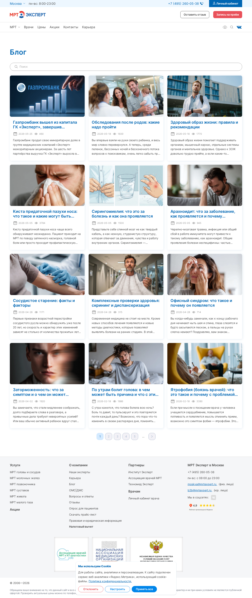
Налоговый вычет (81, 526)
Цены (41, 27)
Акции (54, 27)
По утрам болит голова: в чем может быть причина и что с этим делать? (125, 392)
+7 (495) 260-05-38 (201, 472)
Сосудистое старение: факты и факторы (44, 303)
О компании (78, 465)
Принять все (144, 589)
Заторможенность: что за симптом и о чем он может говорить (39, 392)
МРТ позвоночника (22, 484)
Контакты (70, 27)
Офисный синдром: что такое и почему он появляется (201, 303)
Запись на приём (227, 14)
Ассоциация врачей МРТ (145, 478)
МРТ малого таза (21, 502)
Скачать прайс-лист (82, 514)
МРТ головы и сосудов (25, 472)
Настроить (117, 589)
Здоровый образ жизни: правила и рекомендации (204, 124)
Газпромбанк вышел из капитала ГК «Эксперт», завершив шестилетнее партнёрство (45, 124)
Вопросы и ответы (81, 496)
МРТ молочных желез (25, 478)
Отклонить (90, 589)
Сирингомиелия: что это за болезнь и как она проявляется (122, 214)
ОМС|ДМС (76, 490)
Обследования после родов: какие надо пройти (126, 124)
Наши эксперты (79, 472)
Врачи (28, 27)
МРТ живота (18, 496)
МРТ (13, 27)
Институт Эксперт (140, 472)
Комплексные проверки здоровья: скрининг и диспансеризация (126, 303)
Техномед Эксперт (141, 484)
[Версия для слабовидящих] (225, 27)
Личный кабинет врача (143, 498)
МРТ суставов (19, 490)
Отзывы (74, 502)
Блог (72, 484)
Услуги (15, 465)
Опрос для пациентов (83, 508)
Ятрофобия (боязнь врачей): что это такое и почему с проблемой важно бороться (202, 392)
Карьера (88, 27)
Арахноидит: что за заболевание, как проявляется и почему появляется (202, 214)
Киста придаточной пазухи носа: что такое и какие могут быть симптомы (45, 214)
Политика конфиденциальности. (110, 581)
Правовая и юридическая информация (95, 520)
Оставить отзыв (195, 14)
